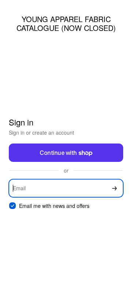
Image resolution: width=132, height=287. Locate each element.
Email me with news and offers (54, 205)
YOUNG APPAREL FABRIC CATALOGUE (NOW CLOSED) (66, 23)
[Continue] (114, 188)
